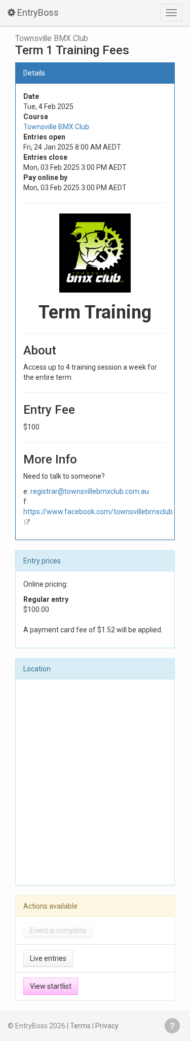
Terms (80, 1026)
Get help (172, 1025)
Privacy (107, 1026)
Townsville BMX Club (51, 38)
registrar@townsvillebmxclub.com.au (89, 491)
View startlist (50, 986)
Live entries (48, 958)
